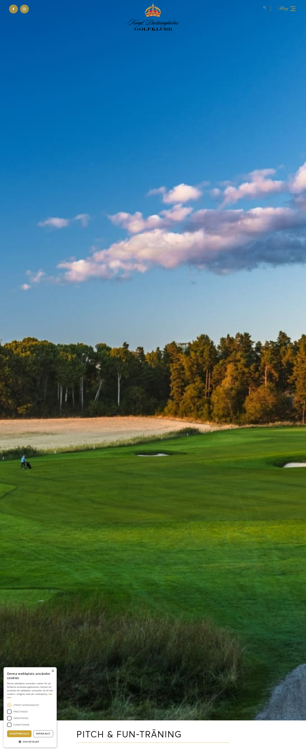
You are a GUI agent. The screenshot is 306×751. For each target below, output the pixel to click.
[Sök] (264, 8)
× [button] (52, 671)
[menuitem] (267, 8)
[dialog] (30, 707)
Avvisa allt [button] (43, 733)
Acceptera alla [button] (19, 733)
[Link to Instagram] (24, 9)
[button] (30, 742)
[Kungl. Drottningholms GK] (153, 17)
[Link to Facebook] (13, 9)
